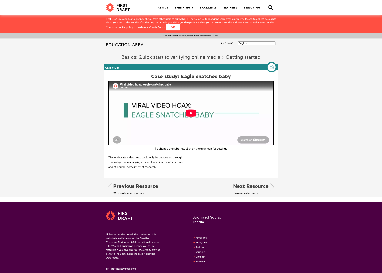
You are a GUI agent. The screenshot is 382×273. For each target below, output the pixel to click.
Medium (200, 261)
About (163, 7)
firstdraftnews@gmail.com (121, 268)
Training (230, 7)
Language (227, 43)
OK (173, 27)
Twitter (200, 247)
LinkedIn (200, 256)
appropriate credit (139, 249)
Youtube (200, 251)
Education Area (125, 44)
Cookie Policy (157, 27)
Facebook (201, 237)
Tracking (252, 7)
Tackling (208, 7)
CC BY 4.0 (112, 246)
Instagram (201, 242)
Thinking (183, 7)
